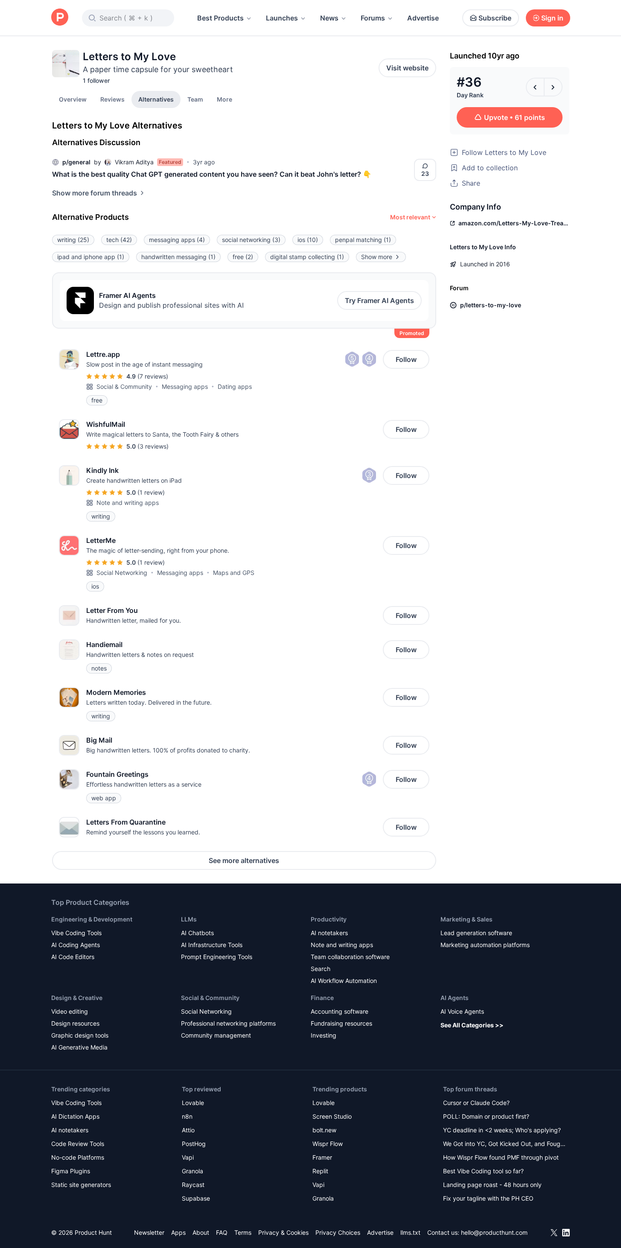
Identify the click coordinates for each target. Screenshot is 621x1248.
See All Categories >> (472, 1025)
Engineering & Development (91, 919)
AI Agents (454, 997)
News (329, 18)
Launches (282, 18)
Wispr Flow (327, 1143)
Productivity (329, 919)
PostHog (194, 1143)
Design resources (75, 1023)
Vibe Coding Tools (76, 932)
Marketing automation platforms (485, 944)
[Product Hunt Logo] (59, 18)
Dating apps (235, 386)
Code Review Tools (77, 1143)
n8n (187, 1116)
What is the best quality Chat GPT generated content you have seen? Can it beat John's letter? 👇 (211, 174)
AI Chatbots (197, 932)
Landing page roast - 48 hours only (492, 1184)
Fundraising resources (341, 1023)
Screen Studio (332, 1116)
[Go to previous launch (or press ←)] (535, 87)
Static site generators (81, 1184)
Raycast (193, 1184)
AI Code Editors (72, 956)
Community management (216, 1035)
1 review (151, 492)
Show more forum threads (94, 193)
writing (73, 239)
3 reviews (153, 446)
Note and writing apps (127, 502)
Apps (178, 1232)
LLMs (189, 919)
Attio (188, 1130)
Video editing (69, 1011)
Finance (322, 997)
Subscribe (494, 18)
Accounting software (339, 1011)
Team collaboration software (350, 956)
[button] (224, 99)
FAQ (221, 1232)
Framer (322, 1157)
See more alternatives (244, 860)
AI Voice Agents (462, 1011)
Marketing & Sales (466, 919)
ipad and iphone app (90, 256)
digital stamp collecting (307, 256)
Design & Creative (76, 997)
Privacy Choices (337, 1232)
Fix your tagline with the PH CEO (488, 1198)
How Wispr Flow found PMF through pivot (501, 1157)
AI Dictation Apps (75, 1116)
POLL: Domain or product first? (486, 1116)
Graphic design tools (79, 1035)
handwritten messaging (178, 256)
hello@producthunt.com (494, 1232)
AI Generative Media (79, 1047)
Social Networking (121, 572)
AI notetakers (329, 932)
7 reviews (153, 376)
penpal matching (363, 239)
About (200, 1232)
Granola (192, 1171)
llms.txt (410, 1232)
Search (320, 968)
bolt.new (324, 1130)
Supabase (196, 1198)
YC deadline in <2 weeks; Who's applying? (502, 1130)
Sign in (552, 18)
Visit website (407, 68)
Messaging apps (185, 386)
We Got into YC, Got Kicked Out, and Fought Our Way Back (504, 1144)
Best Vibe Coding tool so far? (483, 1171)
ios (307, 239)
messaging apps (177, 239)
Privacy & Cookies (283, 1232)
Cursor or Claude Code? (476, 1102)
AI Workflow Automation (344, 980)
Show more (376, 256)
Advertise (423, 18)
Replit (320, 1171)
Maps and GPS (233, 572)
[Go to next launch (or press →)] (553, 87)
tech (119, 239)
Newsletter (149, 1232)
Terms (242, 1232)
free (243, 256)
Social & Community (124, 386)
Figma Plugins (70, 1171)
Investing (323, 1035)
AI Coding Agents (75, 944)
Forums (373, 18)
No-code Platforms (77, 1157)
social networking (251, 239)
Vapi (188, 1157)
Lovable (193, 1102)
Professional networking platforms (228, 1023)
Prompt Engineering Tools (216, 956)
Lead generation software (476, 932)
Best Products (220, 18)
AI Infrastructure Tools (211, 944)
